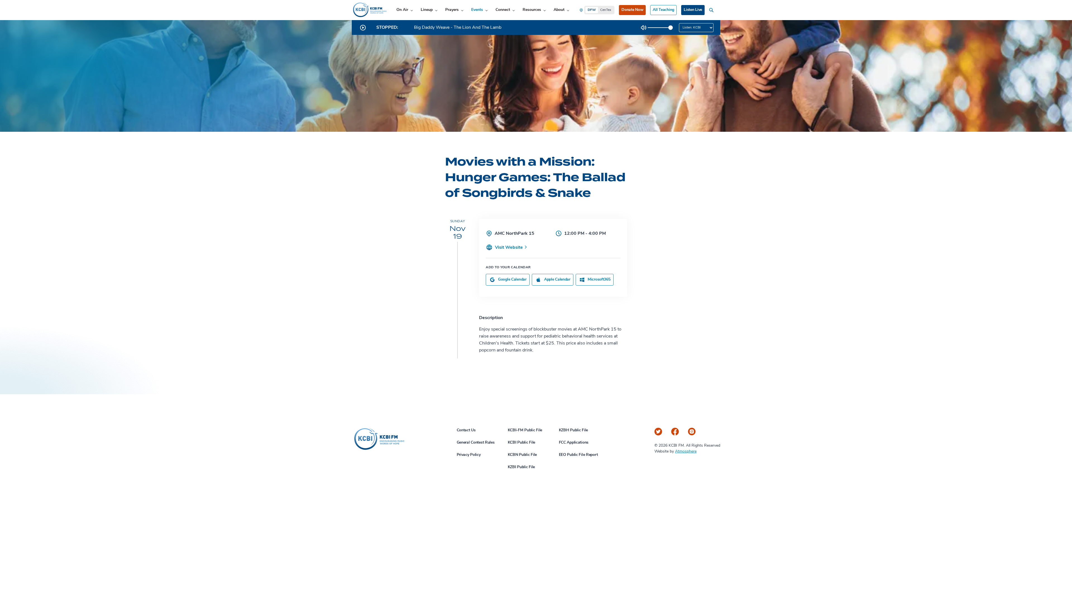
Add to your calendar (508, 267)
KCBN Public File (522, 455)
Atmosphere (686, 451)
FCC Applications (574, 443)
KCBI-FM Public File (525, 430)
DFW (592, 10)
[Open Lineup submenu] (436, 10)
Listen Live (693, 10)
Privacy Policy (469, 455)
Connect (503, 10)
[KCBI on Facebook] (675, 432)
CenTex (605, 10)
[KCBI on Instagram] (692, 432)
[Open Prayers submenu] (462, 10)
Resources (532, 10)
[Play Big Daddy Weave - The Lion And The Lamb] (362, 27)
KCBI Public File (521, 443)
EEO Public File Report (578, 455)
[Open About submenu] (568, 10)
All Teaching (663, 10)
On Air (402, 10)
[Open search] (712, 10)
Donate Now (632, 10)
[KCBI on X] (658, 432)
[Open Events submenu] (486, 10)
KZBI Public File (521, 467)
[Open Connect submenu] (513, 10)
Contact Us (466, 430)
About (559, 10)
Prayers (452, 10)
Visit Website (509, 247)
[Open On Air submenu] (411, 10)
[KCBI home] (369, 10)
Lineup (427, 10)
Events (477, 10)
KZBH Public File (573, 430)
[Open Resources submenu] (544, 10)
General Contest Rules (476, 443)
